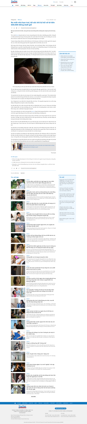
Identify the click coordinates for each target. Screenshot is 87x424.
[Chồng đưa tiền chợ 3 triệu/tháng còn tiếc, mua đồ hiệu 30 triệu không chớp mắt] (18, 303)
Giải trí (29, 5)
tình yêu (17, 35)
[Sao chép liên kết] (19, 28)
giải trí (62, 63)
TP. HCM (62, 413)
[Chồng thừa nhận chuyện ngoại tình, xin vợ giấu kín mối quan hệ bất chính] (18, 227)
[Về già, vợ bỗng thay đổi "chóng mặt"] (18, 346)
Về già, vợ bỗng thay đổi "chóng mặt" (36, 343)
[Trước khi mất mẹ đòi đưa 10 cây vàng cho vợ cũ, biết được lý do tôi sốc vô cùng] (18, 270)
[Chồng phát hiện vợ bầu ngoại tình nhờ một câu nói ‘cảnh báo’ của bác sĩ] (18, 324)
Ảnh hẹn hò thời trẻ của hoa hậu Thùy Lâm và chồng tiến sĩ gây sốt (67, 202)
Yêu (24, 143)
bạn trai (33, 111)
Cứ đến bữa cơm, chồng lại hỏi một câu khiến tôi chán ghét (26, 162)
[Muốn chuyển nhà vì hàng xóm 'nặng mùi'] (18, 356)
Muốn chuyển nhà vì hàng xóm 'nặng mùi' (37, 354)
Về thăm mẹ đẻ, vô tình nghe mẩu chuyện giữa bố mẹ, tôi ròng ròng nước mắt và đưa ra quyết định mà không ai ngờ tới (41, 280)
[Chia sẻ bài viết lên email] (16, 28)
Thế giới (53, 5)
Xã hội (17, 5)
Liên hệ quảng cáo (60, 408)
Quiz (72, 5)
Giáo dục (66, 5)
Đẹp (34, 5)
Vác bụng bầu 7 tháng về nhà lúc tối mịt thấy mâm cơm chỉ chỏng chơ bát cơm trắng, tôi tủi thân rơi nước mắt (40, 291)
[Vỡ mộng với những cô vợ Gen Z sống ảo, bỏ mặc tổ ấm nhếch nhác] (18, 335)
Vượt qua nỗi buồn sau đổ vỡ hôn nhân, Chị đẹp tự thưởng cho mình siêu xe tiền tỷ (66, 189)
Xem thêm (33, 396)
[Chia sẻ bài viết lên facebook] (12, 28)
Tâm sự (39, 5)
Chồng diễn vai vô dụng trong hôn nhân (37, 257)
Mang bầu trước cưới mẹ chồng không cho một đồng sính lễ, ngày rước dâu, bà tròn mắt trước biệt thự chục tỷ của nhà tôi (40, 193)
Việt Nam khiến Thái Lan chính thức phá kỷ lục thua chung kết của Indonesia (67, 214)
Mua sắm (46, 5)
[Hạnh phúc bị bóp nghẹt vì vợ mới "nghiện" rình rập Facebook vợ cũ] (18, 367)
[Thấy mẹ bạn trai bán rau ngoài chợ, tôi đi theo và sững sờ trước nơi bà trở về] (18, 314)
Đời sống (23, 5)
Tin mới (61, 177)
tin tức (67, 56)
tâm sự (66, 70)
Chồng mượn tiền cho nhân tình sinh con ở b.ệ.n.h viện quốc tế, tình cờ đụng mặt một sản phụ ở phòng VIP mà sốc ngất (40, 388)
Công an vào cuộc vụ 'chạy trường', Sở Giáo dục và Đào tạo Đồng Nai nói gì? (66, 208)
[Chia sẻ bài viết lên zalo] (14, 28)
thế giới (67, 65)
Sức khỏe (59, 5)
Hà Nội (46, 413)
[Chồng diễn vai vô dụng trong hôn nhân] (18, 260)
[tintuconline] (12, 5)
